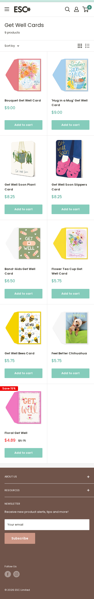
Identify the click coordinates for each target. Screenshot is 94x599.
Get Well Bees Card (19, 353)
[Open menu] (7, 9)
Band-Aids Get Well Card (20, 271)
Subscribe (19, 538)
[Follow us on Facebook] (8, 574)
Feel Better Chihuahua (69, 353)
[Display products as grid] (80, 46)
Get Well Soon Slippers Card (69, 186)
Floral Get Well (16, 433)
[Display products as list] (87, 46)
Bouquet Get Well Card (23, 100)
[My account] (76, 9)
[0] (86, 9)
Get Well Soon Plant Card (20, 186)
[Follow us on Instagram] (16, 574)
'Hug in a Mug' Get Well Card (70, 102)
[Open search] (67, 9)
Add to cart (23, 125)
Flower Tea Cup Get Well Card (67, 271)
